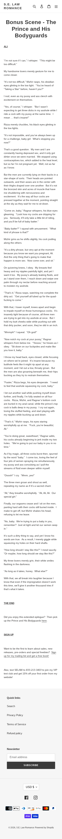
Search (11, 706)
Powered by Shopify (44, 827)
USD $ (30, 787)
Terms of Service (16, 724)
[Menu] (56, 6)
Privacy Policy (15, 715)
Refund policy (14, 733)
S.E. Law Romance (13, 6)
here (44, 620)
